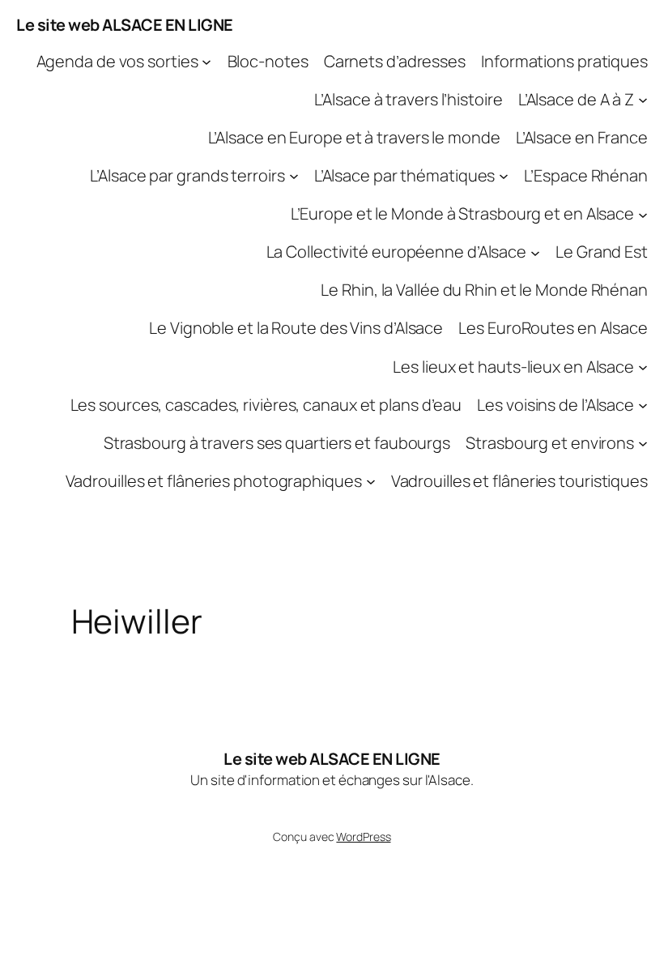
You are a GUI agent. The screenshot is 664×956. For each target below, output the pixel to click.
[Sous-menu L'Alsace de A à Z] (643, 100)
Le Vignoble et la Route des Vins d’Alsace (296, 328)
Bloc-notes (268, 61)
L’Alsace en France (582, 137)
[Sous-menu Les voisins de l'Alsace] (643, 405)
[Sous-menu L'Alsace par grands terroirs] (294, 176)
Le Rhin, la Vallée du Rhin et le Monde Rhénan (484, 290)
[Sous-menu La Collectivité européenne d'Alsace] (535, 252)
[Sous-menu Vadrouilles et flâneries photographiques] (371, 481)
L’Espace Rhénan (586, 175)
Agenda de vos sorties (117, 61)
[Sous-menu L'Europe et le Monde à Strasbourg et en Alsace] (643, 214)
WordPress (363, 836)
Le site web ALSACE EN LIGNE (124, 25)
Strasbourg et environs (550, 443)
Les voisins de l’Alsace (555, 405)
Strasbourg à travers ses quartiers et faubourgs (277, 443)
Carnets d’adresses (395, 61)
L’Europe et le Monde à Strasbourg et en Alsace (462, 213)
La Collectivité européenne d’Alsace (396, 251)
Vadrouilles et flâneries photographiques (214, 481)
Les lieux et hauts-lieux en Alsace (513, 367)
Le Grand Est (601, 251)
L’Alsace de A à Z (576, 99)
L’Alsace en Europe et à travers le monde (354, 137)
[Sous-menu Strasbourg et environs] (643, 443)
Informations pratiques (564, 61)
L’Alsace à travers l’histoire (408, 99)
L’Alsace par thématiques (405, 175)
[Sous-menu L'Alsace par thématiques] (504, 176)
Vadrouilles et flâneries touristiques (519, 481)
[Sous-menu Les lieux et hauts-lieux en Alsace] (643, 366)
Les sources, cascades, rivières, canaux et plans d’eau (266, 405)
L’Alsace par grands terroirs (187, 175)
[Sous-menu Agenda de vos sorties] (206, 61)
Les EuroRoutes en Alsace (553, 328)
